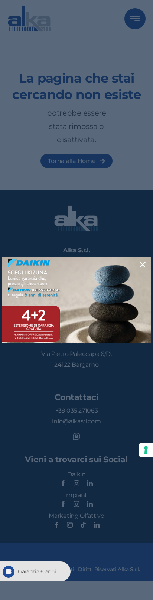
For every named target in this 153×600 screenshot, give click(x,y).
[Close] (142, 264)
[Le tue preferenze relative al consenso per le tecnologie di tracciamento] (146, 450)
